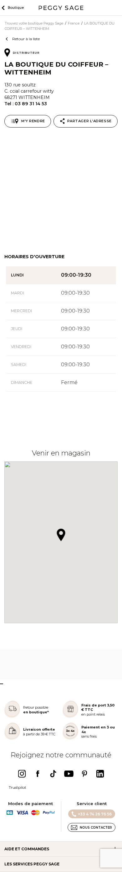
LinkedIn (100, 773)
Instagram (22, 773)
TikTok (53, 773)
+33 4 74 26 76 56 (95, 814)
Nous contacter (96, 828)
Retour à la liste (26, 38)
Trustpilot (17, 787)
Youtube (69, 773)
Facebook (37, 773)
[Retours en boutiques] (12, 716)
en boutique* (36, 712)
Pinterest (84, 773)
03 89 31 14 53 (31, 103)
